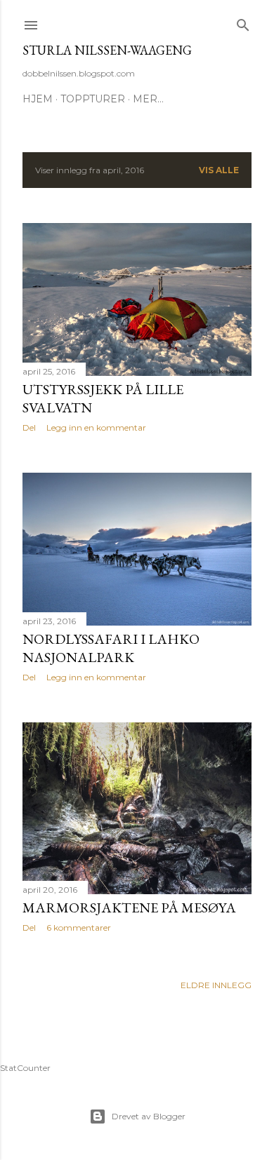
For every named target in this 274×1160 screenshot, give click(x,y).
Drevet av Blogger (148, 1116)
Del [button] (29, 427)
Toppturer (92, 99)
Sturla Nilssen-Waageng (107, 50)
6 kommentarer (78, 927)
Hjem (37, 99)
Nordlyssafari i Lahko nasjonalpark (111, 648)
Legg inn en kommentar (96, 427)
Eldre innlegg (216, 985)
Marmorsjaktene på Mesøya (129, 907)
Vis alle (219, 170)
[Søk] (243, 22)
